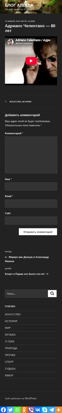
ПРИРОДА (11, 348)
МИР (8, 327)
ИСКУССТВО (15, 101)
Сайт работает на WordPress (20, 398)
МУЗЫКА (10, 334)
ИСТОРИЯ (26, 101)
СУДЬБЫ (10, 368)
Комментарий (14, 133)
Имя (8, 179)
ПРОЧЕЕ (10, 355)
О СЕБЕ (9, 341)
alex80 (31, 21)
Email (9, 196)
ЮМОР (9, 375)
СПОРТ (9, 361)
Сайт (8, 213)
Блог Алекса (19, 5)
